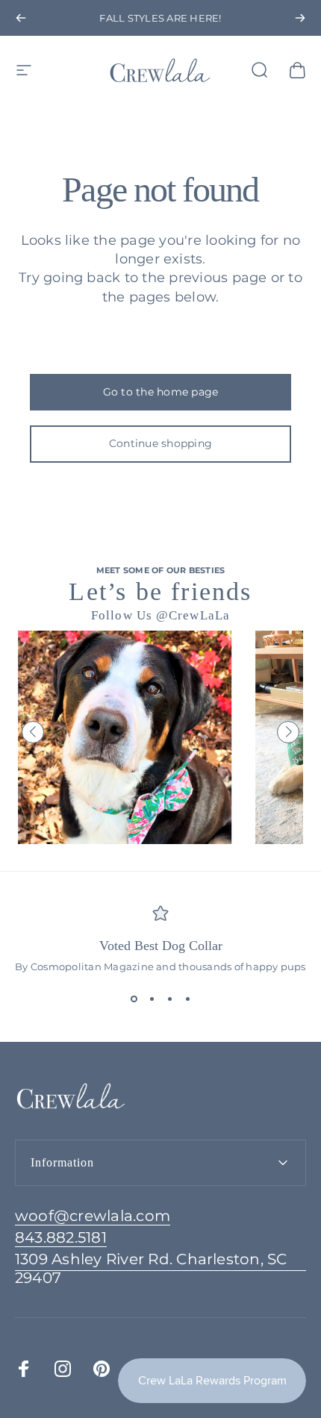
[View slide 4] (187, 999)
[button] (33, 732)
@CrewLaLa (193, 615)
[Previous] (20, 18)
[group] (124, 737)
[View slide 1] (134, 999)
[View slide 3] (169, 999)
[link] (160, 1268)
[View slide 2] (151, 999)
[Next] (300, 18)
